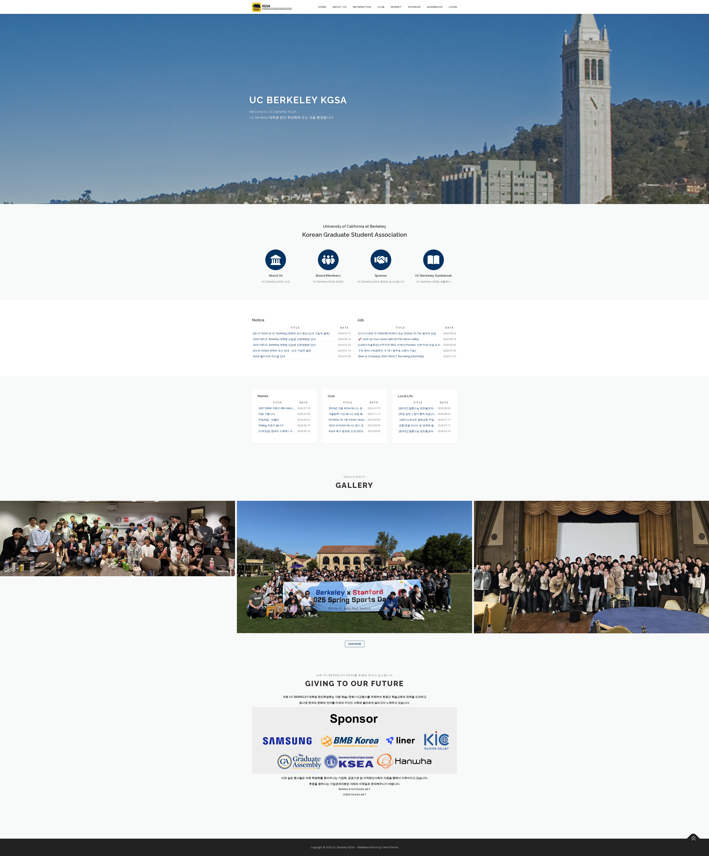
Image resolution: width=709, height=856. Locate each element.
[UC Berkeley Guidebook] (433, 259)
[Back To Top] (693, 838)
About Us (339, 7)
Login (453, 7)
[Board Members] (328, 259)
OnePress (363, 847)
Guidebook (435, 7)
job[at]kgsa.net (354, 794)
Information (362, 7)
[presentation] (5, 568)
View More (354, 644)
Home (322, 7)
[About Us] (276, 259)
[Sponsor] (381, 259)
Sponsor (414, 7)
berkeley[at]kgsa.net (355, 789)
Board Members (328, 275)
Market (396, 7)
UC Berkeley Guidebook (433, 275)
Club (381, 7)
